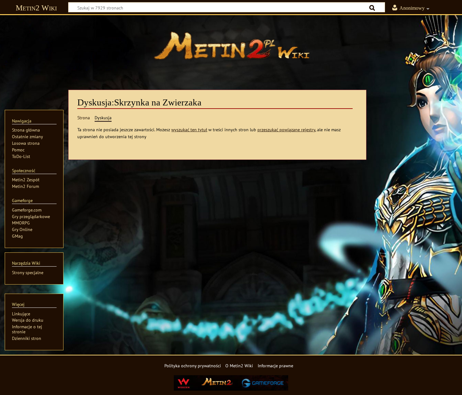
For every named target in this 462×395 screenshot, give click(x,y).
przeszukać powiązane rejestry (286, 130)
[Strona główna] (231, 49)
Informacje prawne (275, 366)
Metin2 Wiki (36, 7)
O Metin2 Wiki (239, 366)
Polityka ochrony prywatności (192, 366)
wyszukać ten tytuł (189, 130)
